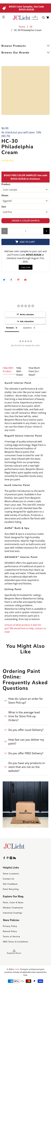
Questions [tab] (27, 327)
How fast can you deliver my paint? (26, 741)
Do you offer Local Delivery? (25, 730)
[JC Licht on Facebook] (4, 858)
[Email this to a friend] (25, 279)
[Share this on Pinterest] (18, 279)
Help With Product (8, 369)
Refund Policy (10, 931)
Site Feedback (10, 884)
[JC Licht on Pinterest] (7, 858)
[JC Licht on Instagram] (11, 858)
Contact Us (8, 879)
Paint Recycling (11, 889)
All (31, 27)
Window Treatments (13, 907)
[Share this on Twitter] (4, 279)
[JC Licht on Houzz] (14, 858)
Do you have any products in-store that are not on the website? (26, 767)
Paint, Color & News (13, 902)
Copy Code (25, 267)
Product (5, 184)
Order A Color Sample (26, 220)
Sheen (4, 195)
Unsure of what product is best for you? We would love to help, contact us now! (25, 628)
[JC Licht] (25, 17)
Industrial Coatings (12, 913)
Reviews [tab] (10, 327)
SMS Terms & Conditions (15, 942)
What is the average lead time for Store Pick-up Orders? (24, 716)
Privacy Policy (10, 926)
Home (22, 27)
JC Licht (16, 969)
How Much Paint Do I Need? (34, 371)
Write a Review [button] (27, 314)
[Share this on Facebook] (11, 279)
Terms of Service (11, 936)
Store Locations (11, 873)
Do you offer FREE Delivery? (25, 753)
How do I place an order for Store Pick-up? (25, 700)
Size (3, 206)
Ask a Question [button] (27, 321)
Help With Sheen (19, 371)
